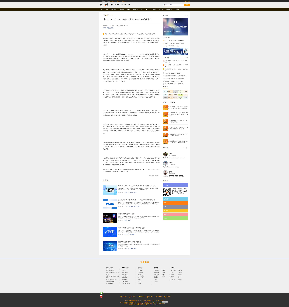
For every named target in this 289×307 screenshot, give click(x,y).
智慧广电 (130, 206)
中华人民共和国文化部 (111, 279)
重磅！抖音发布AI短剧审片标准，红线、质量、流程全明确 (176, 61)
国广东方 (180, 276)
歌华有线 (124, 270)
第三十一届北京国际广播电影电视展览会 (174, 40)
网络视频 (135, 9)
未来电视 (171, 272)
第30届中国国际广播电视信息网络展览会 (174, 43)
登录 (186, 1)
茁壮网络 (171, 274)
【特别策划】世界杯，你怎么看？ (173, 73)
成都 (126, 192)
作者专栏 (177, 9)
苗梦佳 (171, 153)
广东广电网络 (125, 279)
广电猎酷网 (140, 272)
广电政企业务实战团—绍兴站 (172, 46)
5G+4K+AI (171, 158)
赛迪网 (163, 272)
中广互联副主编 (172, 155)
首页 (102, 9)
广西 (126, 206)
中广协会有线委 (109, 283)
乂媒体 (139, 283)
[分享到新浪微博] (101, 296)
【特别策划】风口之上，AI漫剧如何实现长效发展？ (176, 69)
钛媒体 (155, 279)
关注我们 (169, 296)
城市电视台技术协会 (110, 281)
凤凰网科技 (156, 270)
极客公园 (156, 281)
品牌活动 (113, 9)
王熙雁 (171, 162)
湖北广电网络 (125, 272)
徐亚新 (171, 172)
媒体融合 (182, 158)
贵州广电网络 (125, 274)
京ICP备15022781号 (159, 300)
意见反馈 (160, 296)
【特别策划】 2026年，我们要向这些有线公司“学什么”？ (176, 65)
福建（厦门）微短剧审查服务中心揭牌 (174, 81)
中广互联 (112, 1)
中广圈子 (151, 296)
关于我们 (125, 296)
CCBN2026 (167, 37)
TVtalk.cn (140, 281)
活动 (108, 28)
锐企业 (161, 9)
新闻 (108, 15)
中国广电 (130, 248)
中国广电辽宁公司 (126, 283)
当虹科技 (132, 234)
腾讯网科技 (156, 272)
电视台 (128, 9)
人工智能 (130, 192)
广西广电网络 (125, 276)
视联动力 (180, 279)
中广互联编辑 (172, 164)
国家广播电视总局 (110, 270)
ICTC (112, 28)
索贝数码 (171, 276)
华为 (180, 278)
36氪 (163, 278)
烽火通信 (180, 272)
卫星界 (124, 1)
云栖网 (139, 279)
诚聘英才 (133, 296)
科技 (104, 28)
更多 (185, 15)
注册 (189, 1)
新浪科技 (156, 276)
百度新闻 (164, 276)
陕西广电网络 (125, 278)
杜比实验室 (172, 279)
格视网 (118, 1)
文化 (138, 206)
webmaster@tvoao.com (154, 302)
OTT (142, 9)
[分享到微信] (101, 293)
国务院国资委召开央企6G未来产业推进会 (174, 84)
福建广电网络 (125, 281)
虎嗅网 (163, 274)
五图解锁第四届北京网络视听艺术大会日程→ (175, 75)
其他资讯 (153, 9)
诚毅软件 (180, 274)
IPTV (147, 9)
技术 (126, 220)
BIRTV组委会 (172, 270)
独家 (107, 9)
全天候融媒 (169, 9)
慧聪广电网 (140, 278)
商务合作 (142, 296)
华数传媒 (180, 270)
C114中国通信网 (141, 276)
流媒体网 (140, 274)
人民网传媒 (140, 270)
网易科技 (156, 278)
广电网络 (121, 9)
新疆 (126, 248)
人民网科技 (156, 274)
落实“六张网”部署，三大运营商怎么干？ (174, 78)
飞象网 (163, 270)
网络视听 (177, 158)
